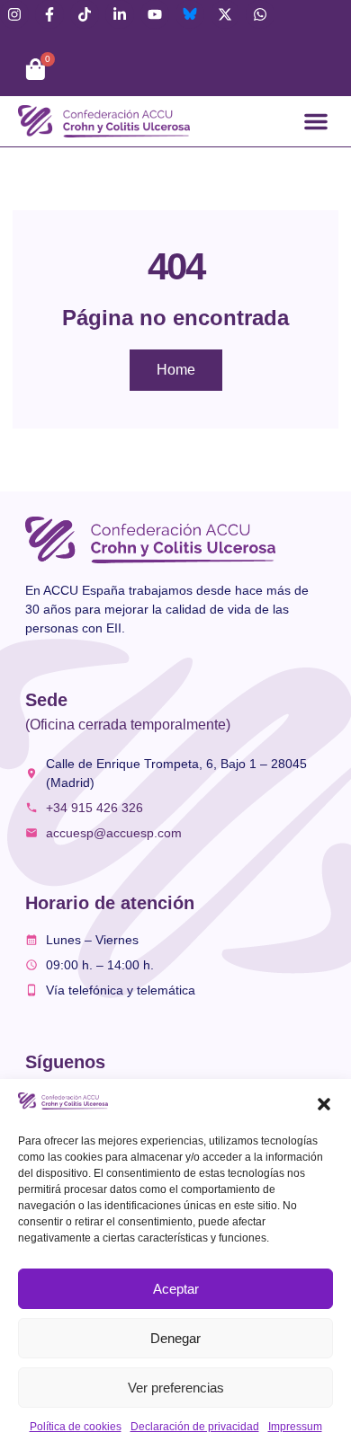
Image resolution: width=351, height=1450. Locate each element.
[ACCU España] (190, 14)
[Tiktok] (84, 14)
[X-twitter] (225, 14)
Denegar (175, 1338)
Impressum (295, 1426)
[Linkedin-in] (119, 14)
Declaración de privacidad (194, 1426)
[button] (324, 1104)
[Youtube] (154, 14)
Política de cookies (76, 1426)
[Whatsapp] (260, 14)
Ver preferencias (176, 1387)
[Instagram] (14, 14)
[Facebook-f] (49, 14)
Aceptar (176, 1288)
